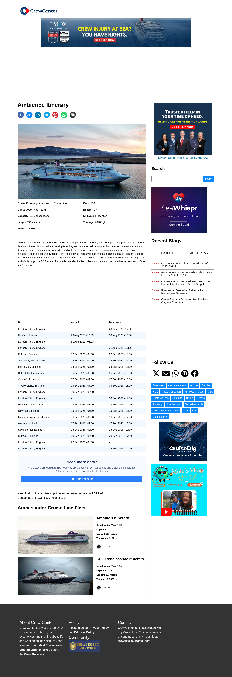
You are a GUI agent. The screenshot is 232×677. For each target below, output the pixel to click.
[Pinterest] (55, 115)
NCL (155, 391)
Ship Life (177, 398)
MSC (210, 391)
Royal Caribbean (171, 391)
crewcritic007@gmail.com (51, 497)
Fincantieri (101, 216)
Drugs (189, 398)
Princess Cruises (194, 391)
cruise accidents (177, 385)
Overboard (158, 385)
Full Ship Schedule (82, 479)
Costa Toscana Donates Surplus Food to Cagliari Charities (186, 301)
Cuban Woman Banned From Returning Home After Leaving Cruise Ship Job (186, 283)
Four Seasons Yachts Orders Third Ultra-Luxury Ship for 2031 (187, 274)
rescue (194, 385)
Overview (107, 546)
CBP (185, 410)
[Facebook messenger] (29, 115)
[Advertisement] (116, 71)
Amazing (158, 404)
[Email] (73, 115)
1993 (119, 566)
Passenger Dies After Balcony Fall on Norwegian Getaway (184, 292)
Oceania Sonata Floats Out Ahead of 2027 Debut (184, 265)
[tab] (167, 253)
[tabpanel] (182, 283)
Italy (95, 209)
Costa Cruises (161, 398)
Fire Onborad (173, 404)
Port (194, 410)
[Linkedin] (38, 115)
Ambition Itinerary (112, 518)
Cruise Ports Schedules (166, 410)
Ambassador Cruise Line (53, 203)
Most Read (198, 253)
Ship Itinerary (160, 417)
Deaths (201, 398)
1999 (119, 525)
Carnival (206, 385)
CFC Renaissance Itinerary (120, 559)
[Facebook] (21, 115)
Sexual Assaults (194, 404)
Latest (167, 253)
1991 (43, 209)
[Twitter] (47, 115)
